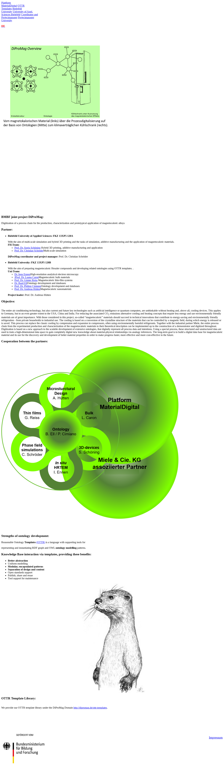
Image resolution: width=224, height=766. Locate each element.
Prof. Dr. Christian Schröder (28, 250)
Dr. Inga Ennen (22, 274)
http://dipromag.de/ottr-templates (90, 707)
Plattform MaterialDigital (9, 4)
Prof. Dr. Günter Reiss (26, 280)
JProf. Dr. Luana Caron (26, 277)
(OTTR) (40, 542)
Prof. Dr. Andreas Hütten (27, 289)
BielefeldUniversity (11, 10)
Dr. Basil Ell (20, 283)
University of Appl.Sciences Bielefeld (17, 13)
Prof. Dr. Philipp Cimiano (27, 286)
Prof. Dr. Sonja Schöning (27, 247)
